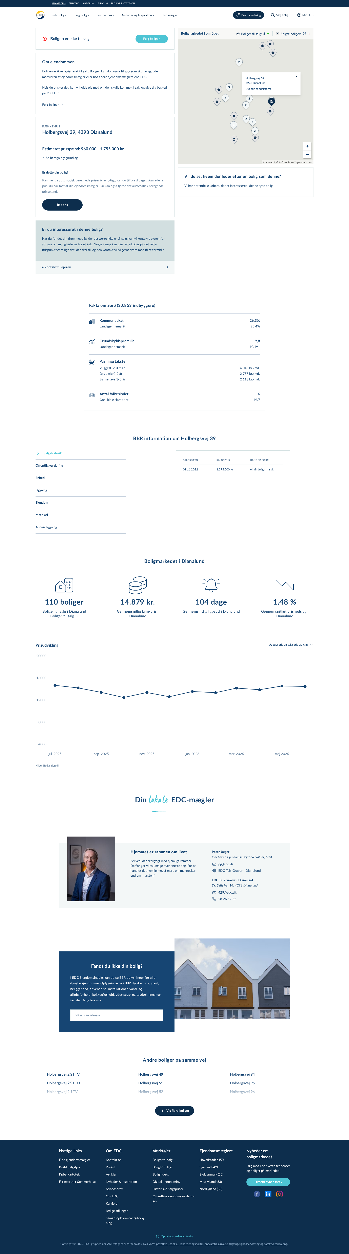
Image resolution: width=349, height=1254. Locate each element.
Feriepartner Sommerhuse (77, 1181)
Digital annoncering (166, 1181)
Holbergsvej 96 (242, 1092)
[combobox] (116, 1015)
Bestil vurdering (251, 15)
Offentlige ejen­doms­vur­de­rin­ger (173, 1198)
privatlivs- (162, 1244)
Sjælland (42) (209, 1167)
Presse (110, 1167)
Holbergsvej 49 (150, 1074)
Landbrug (88, 3)
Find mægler (170, 15)
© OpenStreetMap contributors (295, 162)
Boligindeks (161, 1174)
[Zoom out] (307, 154)
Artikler (111, 1174)
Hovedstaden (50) (212, 1160)
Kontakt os (113, 1160)
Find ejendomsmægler (74, 1160)
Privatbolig (58, 3)
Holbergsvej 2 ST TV (63, 1074)
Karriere (111, 1203)
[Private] (40, 15)
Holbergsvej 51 (150, 1083)
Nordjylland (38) (211, 1189)
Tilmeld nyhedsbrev (268, 1182)
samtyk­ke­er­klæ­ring (275, 1244)
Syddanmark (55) (211, 1174)
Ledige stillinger (117, 1211)
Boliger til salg (162, 1160)
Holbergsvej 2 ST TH (63, 1083)
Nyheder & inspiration (121, 1181)
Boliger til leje (162, 1167)
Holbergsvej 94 (242, 1074)
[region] (245, 96)
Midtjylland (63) (211, 1181)
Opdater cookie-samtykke (177, 1236)
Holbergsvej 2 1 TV (62, 1092)
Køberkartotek (69, 1174)
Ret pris (62, 205)
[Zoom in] (307, 146)
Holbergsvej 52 (150, 1092)
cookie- (174, 1244)
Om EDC (112, 1196)
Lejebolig (102, 3)
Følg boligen (151, 38)
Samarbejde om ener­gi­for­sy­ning (126, 1220)
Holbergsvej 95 (242, 1083)
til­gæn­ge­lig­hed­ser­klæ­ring (244, 1244)
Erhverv (74, 3)
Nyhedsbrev (114, 1189)
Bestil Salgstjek (69, 1167)
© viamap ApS (270, 162)
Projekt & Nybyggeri (123, 3)
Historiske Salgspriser (168, 1189)
